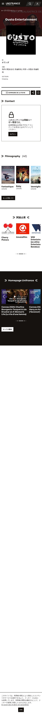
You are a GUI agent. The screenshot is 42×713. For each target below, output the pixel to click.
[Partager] (33, 92)
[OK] (21, 710)
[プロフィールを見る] (37, 4)
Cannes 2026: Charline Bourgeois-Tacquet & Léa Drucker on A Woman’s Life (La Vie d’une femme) (14, 311)
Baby (18, 186)
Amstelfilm (21, 237)
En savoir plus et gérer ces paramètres (15, 705)
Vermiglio (36, 186)
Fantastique (7, 186)
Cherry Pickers (5, 238)
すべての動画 (7, 329)
